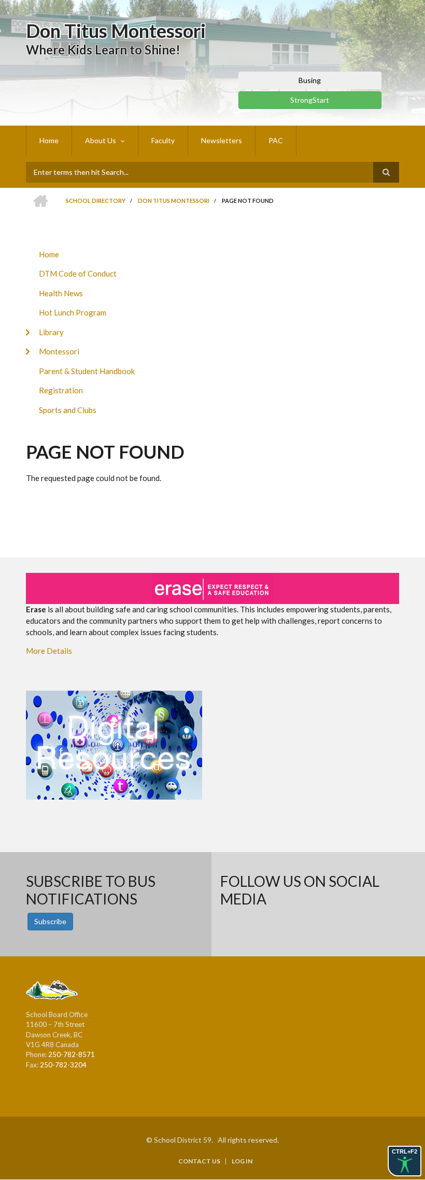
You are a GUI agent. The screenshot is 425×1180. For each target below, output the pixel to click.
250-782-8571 (71, 1054)
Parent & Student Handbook (87, 371)
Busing (310, 80)
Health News (61, 293)
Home (49, 140)
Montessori (59, 351)
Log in (242, 1161)
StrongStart (309, 99)
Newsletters (221, 140)
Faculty (163, 140)
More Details (49, 650)
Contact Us (199, 1161)
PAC (275, 140)
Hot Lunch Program (72, 312)
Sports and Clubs (67, 410)
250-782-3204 (63, 1065)
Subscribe (50, 921)
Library (51, 332)
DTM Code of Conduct (78, 273)
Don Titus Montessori (116, 30)
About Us (100, 140)
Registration (61, 390)
